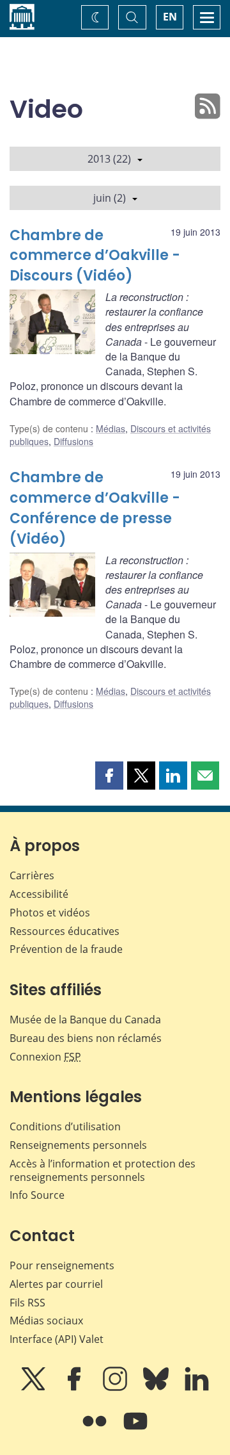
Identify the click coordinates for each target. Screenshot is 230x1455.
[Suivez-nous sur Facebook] (75, 1388)
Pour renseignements (62, 1265)
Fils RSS (27, 1303)
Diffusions (73, 441)
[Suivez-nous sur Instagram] (116, 1388)
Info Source (37, 1195)
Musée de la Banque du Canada (85, 1019)
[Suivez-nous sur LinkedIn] (197, 1388)
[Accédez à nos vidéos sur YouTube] (135, 1430)
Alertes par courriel (56, 1284)
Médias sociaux (46, 1320)
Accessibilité (39, 894)
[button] (109, 775)
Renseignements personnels (78, 1145)
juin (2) (109, 198)
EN (170, 17)
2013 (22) (109, 159)
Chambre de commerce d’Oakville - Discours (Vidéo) (95, 255)
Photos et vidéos (50, 913)
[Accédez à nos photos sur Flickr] (95, 1430)
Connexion (45, 1057)
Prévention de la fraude (66, 949)
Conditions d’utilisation (65, 1126)
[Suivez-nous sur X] (34, 1388)
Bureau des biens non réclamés (86, 1038)
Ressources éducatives (64, 931)
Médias (110, 428)
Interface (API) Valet (56, 1339)
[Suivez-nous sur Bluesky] (157, 1388)
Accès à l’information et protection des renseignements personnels (102, 1170)
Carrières (32, 875)
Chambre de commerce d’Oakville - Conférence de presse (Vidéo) (95, 508)
